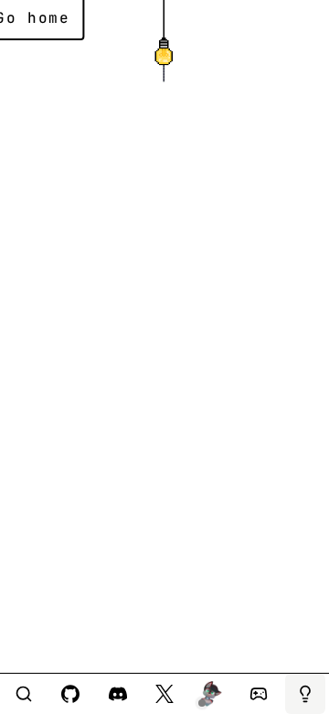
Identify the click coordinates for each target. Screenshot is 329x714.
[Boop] (211, 694)
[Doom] (259, 694)
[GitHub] (70, 694)
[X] (164, 694)
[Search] (24, 694)
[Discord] (118, 694)
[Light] (305, 694)
